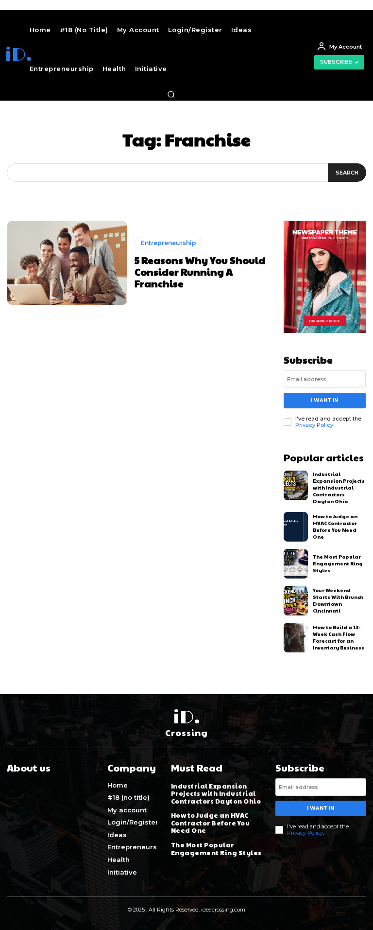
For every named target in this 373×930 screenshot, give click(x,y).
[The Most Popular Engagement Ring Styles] (296, 564)
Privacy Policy (314, 424)
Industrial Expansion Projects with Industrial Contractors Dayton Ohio (339, 488)
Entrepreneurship (168, 242)
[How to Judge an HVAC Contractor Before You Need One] (296, 527)
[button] (171, 94)
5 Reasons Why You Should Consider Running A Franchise (200, 271)
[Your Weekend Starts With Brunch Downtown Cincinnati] (296, 600)
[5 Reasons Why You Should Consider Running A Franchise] (67, 263)
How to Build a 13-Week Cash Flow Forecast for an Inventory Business (338, 637)
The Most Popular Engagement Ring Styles (338, 563)
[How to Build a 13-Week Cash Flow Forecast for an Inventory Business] (296, 637)
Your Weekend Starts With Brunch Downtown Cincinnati (338, 600)
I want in (324, 400)
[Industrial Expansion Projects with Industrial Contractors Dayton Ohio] (296, 485)
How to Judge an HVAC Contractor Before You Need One (335, 526)
